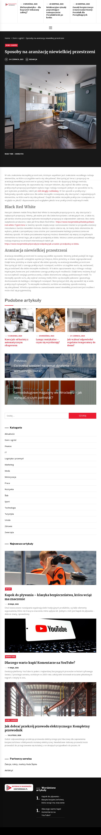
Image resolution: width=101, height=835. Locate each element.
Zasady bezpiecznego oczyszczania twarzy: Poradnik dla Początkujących (83, 11)
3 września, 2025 (30, 4)
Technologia (10, 507)
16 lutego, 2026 (14, 735)
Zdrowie (8, 526)
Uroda (7, 520)
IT (6, 452)
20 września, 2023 (46, 336)
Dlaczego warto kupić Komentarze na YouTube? (40, 663)
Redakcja (33, 59)
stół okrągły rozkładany (48, 191)
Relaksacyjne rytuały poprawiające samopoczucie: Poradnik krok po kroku (56, 12)
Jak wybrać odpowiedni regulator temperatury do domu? (81, 342)
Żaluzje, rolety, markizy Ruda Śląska (21, 764)
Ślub (6, 495)
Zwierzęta (9, 532)
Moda (7, 470)
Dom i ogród (11, 45)
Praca (7, 483)
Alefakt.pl (9, 770)
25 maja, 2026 (13, 604)
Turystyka (9, 514)
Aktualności (10, 434)
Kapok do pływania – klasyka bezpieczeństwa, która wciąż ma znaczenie (53, 799)
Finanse (8, 446)
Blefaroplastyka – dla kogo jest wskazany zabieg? (30, 10)
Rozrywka (9, 489)
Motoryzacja (10, 477)
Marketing (9, 464)
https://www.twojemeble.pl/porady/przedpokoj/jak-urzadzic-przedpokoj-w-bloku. (42, 243)
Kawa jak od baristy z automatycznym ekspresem (16, 342)
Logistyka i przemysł (14, 458)
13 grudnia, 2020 (15, 336)
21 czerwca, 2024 (77, 336)
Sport (7, 501)
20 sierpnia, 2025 (56, 4)
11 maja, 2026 (13, 668)
